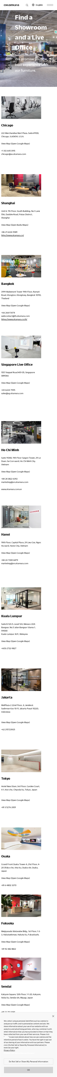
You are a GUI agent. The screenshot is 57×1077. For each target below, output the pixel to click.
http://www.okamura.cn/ (12, 235)
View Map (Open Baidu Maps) (14, 225)
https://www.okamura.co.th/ (14, 319)
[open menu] (50, 5)
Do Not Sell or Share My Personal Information (28, 1061)
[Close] (53, 1016)
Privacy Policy (9, 1050)
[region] (28, 1044)
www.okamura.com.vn (11, 489)
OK (28, 1070)
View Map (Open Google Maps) (15, 143)
